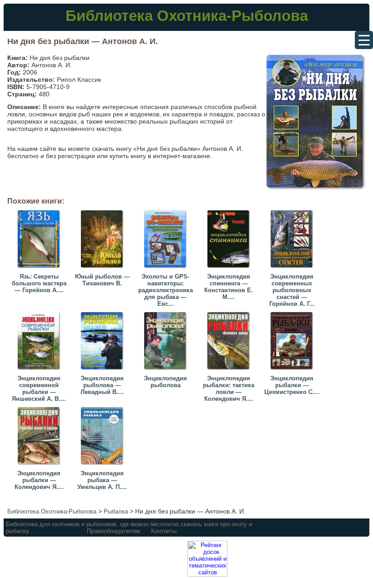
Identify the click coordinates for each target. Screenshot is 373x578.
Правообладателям (113, 531)
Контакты (163, 531)
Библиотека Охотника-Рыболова (187, 15)
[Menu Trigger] (364, 40)
